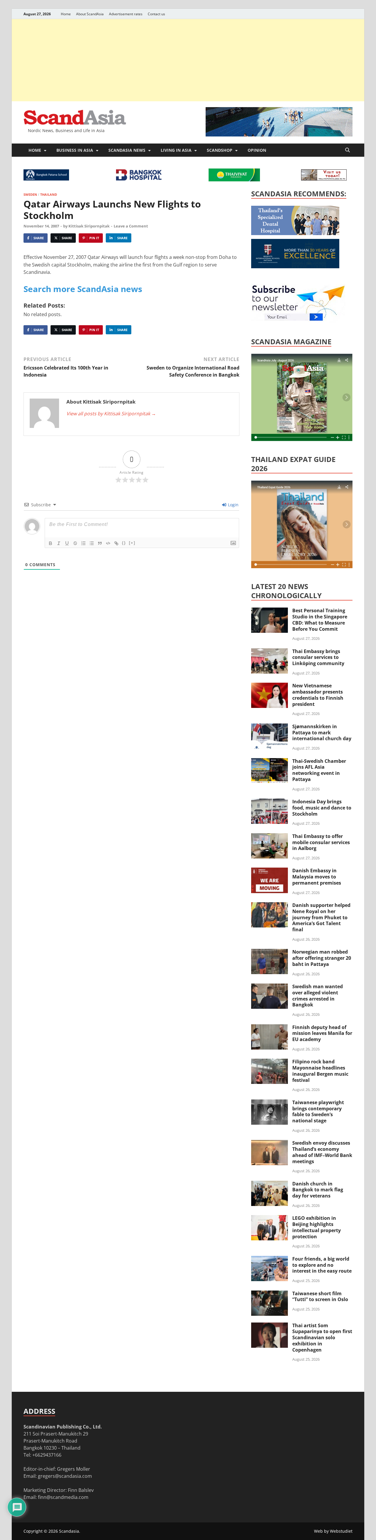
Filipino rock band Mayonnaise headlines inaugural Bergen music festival (320, 1070)
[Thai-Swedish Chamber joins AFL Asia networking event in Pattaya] (269, 761)
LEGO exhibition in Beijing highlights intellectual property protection (316, 1227)
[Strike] (75, 543)
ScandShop (219, 150)
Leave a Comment (131, 226)
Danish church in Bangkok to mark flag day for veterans (317, 1189)
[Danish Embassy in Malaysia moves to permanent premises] (269, 871)
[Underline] (67, 543)
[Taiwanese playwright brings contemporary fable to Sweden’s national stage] (269, 1103)
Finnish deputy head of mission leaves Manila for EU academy (322, 1033)
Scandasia (69, 1531)
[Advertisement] (188, 60)
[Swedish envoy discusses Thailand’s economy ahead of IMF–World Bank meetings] (269, 1143)
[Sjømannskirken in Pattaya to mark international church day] (269, 727)
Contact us (156, 13)
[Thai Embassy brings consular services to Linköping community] (269, 652)
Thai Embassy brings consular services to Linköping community (318, 657)
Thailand (48, 194)
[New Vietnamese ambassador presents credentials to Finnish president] (269, 686)
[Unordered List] (92, 543)
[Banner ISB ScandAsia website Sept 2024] (279, 134)
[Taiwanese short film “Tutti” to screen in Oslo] (269, 1294)
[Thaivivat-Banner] (234, 179)
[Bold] (50, 543)
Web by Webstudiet (333, 1531)
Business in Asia (74, 150)
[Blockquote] (100, 543)
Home (66, 13)
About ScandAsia (90, 13)
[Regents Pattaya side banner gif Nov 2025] (295, 266)
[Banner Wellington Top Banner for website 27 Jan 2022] (324, 179)
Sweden (30, 194)
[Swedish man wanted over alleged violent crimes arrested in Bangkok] (269, 987)
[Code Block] (108, 543)
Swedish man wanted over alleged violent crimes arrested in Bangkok (317, 995)
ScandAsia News (126, 150)
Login (233, 504)
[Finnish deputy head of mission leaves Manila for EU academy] (269, 1028)
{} (124, 543)
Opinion (257, 150)
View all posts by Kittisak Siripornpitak (111, 413)
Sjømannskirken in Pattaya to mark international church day (321, 732)
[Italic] (59, 543)
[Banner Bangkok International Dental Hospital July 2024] (295, 233)
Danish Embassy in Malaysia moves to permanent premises (316, 876)
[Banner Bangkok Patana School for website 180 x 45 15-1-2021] (46, 179)
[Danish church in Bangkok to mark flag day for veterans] (269, 1184)
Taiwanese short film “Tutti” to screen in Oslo (320, 1296)
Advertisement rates (125, 13)
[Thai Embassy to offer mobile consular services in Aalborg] (269, 837)
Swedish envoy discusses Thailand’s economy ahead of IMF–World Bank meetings (322, 1152)
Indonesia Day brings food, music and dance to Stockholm (321, 807)
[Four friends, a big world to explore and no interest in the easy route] (269, 1259)
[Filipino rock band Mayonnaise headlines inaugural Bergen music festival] (269, 1062)
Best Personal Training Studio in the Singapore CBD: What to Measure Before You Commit (319, 619)
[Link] (116, 543)
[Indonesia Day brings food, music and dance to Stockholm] (269, 802)
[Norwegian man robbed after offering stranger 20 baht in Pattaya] (269, 952)
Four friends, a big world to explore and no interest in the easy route (322, 1265)
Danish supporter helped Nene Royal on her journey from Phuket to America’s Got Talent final (321, 917)
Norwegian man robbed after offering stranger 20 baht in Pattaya (321, 958)
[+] (132, 543)
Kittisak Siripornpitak (89, 226)
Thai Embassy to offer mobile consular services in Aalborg (321, 842)
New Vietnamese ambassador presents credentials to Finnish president (317, 694)
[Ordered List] (83, 543)
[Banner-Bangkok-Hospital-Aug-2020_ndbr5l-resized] (139, 179)
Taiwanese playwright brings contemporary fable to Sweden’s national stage (318, 1111)
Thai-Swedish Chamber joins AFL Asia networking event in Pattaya (319, 770)
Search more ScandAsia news (83, 288)
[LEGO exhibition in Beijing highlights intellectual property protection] (269, 1218)
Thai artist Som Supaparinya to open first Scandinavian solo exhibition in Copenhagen (322, 1337)
